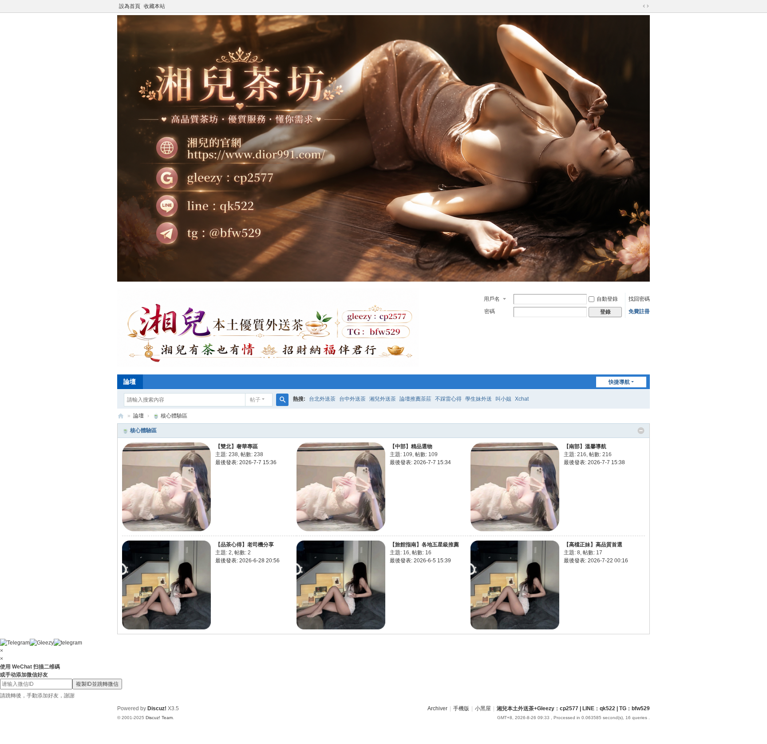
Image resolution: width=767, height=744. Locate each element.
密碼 (489, 311)
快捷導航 (619, 382)
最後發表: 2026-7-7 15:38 (594, 462)
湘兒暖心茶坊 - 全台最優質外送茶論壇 (120, 416)
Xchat (522, 399)
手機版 (461, 708)
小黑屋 (483, 708)
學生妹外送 (478, 399)
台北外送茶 (322, 399)
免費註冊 (639, 311)
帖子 (255, 400)
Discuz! (156, 708)
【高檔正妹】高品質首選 (593, 544)
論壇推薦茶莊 (415, 399)
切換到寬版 (646, 6)
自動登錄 (607, 299)
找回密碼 (639, 299)
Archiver (437, 708)
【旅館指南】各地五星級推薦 (424, 544)
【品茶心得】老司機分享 (244, 544)
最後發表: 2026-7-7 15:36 (246, 462)
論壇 (129, 381)
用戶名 (492, 299)
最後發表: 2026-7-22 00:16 (596, 560)
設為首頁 (129, 6)
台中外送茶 (352, 399)
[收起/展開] (641, 430)
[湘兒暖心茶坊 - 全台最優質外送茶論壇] (268, 365)
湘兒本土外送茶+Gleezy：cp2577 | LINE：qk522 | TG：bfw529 (573, 708)
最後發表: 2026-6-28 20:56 (247, 560)
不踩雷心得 (448, 399)
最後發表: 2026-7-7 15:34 (420, 462)
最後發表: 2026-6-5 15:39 (420, 560)
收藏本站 (154, 6)
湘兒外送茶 (382, 399)
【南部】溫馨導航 (585, 446)
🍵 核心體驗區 (139, 430)
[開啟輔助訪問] (637, 6)
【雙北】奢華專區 (236, 446)
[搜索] (282, 400)
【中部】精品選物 (411, 446)
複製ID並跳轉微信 (97, 684)
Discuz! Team (159, 717)
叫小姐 (503, 399)
